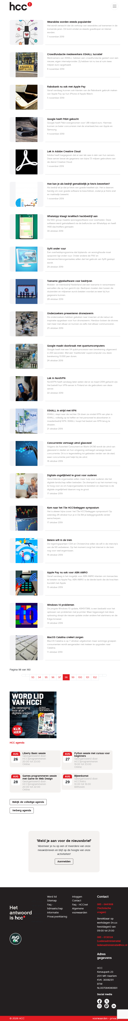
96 (53, 677)
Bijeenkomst (81, 775)
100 (80, 677)
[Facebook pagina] (99, 1001)
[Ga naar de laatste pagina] (105, 675)
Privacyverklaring (57, 916)
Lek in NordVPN (56, 378)
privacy (114, 1018)
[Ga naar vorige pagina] (27, 675)
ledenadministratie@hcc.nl (112, 945)
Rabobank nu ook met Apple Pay (66, 86)
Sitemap (52, 900)
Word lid (52, 896)
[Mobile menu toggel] (114, 6)
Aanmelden (64, 861)
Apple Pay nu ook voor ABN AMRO (67, 572)
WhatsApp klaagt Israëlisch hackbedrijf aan (72, 216)
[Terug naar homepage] (21, 6)
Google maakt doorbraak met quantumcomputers (76, 345)
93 (32, 677)
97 (59, 677)
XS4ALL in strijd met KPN (61, 410)
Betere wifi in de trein (59, 540)
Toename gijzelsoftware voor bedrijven (69, 281)
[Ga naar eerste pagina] (24, 675)
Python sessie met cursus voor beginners (92, 755)
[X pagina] (106, 1001)
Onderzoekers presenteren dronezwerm (70, 313)
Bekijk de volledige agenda (28, 802)
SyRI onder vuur (56, 248)
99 (72, 677)
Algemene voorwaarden (79, 910)
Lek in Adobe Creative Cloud (64, 151)
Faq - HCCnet (80, 904)
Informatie (53, 912)
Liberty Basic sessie (34, 753)
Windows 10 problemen (60, 604)
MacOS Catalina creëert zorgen (65, 637)
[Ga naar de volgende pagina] (101, 675)
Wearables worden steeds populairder (69, 21)
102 (95, 677)
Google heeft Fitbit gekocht (63, 119)
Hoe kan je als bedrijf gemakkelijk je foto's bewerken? (78, 183)
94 (39, 677)
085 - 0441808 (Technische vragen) (105, 908)
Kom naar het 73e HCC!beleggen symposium (73, 507)
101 (87, 677)
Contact (76, 900)
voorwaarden (100, 1018)
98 (66, 677)
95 (46, 677)
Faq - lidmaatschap (55, 906)
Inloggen (77, 896)
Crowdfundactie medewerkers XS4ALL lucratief (74, 54)
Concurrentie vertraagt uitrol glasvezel (69, 442)
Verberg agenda (21, 810)
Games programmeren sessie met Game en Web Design (39, 777)
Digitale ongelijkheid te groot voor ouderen (72, 475)
